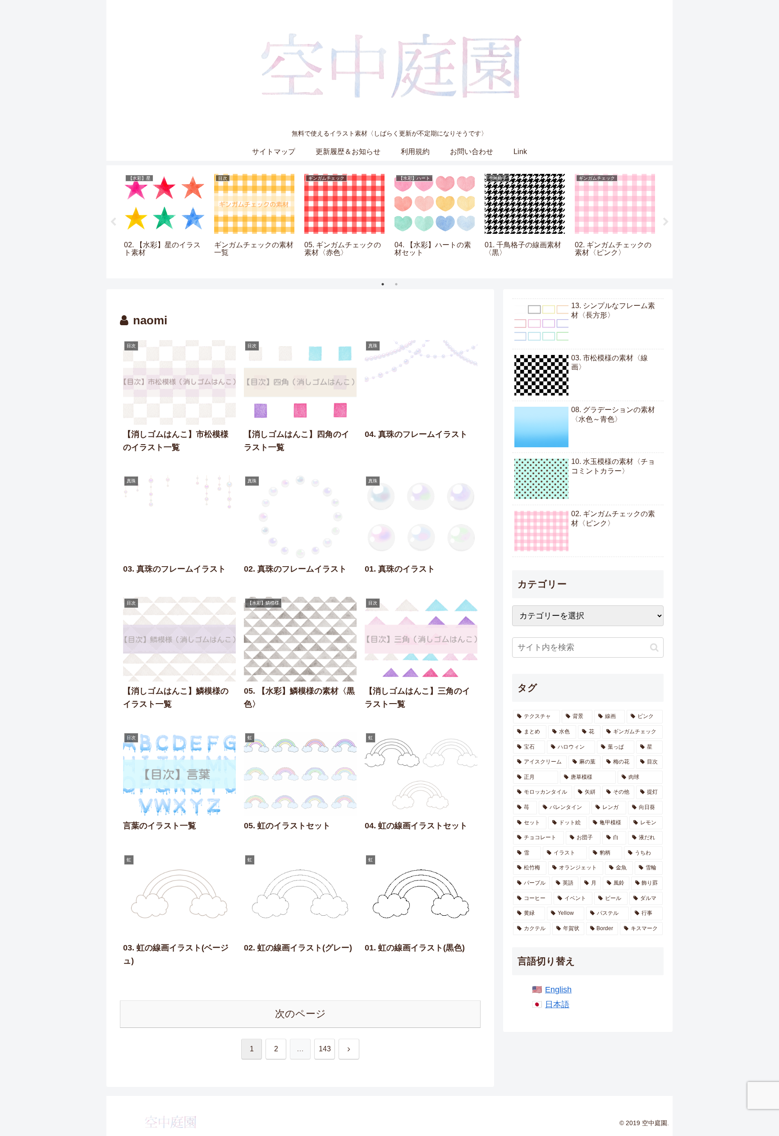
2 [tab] (396, 284)
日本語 (557, 1004)
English (558, 989)
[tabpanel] (164, 220)
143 (325, 1049)
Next (665, 222)
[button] (654, 647)
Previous (113, 222)
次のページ (300, 1013)
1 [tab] (382, 284)
